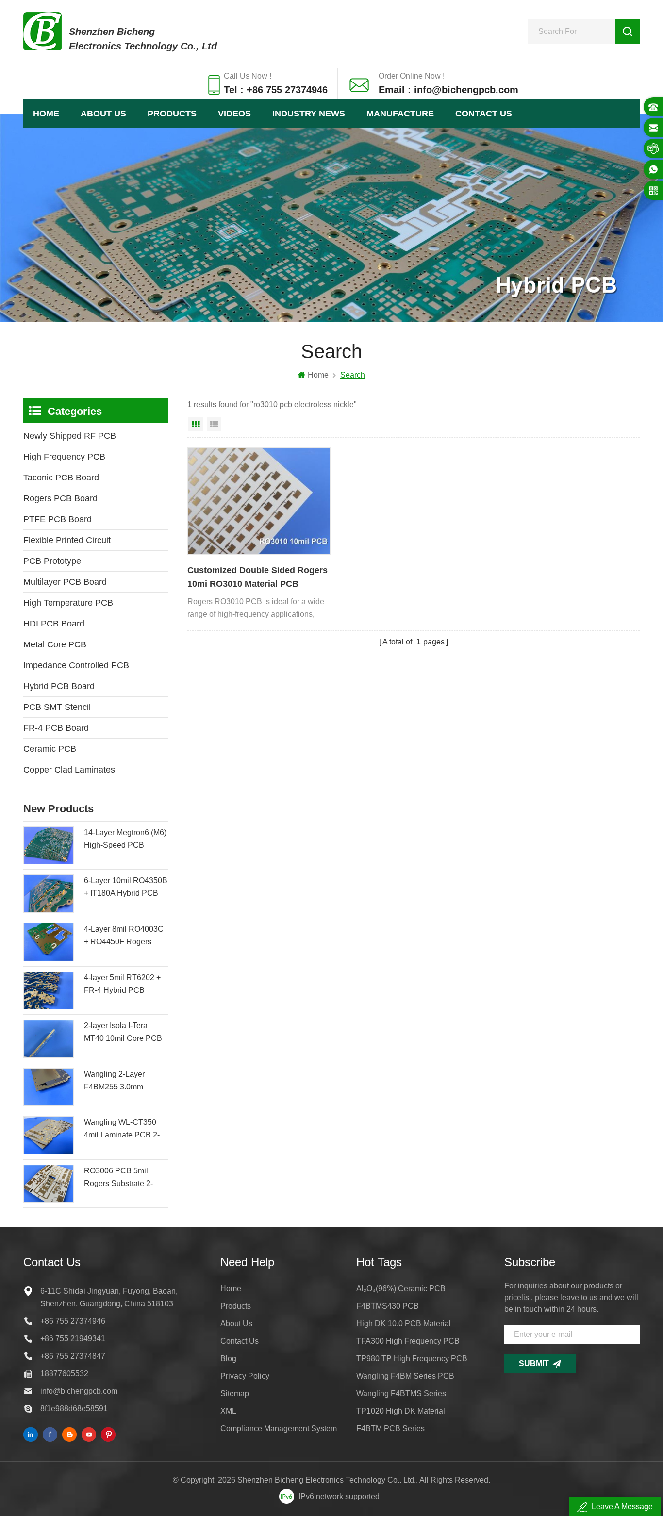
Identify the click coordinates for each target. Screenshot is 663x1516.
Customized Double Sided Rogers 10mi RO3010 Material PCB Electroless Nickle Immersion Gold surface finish (257, 578)
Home (46, 113)
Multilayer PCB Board (65, 582)
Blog (228, 1358)
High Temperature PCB (68, 603)
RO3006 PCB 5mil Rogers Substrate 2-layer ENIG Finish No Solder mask (120, 1178)
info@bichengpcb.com (78, 1391)
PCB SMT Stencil (57, 707)
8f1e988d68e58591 (74, 1408)
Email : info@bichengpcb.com (448, 89)
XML (228, 1411)
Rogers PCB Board (60, 498)
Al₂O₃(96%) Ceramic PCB (401, 1289)
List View (214, 424)
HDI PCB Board (53, 623)
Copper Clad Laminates (69, 769)
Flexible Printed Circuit (67, 540)
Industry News (308, 113)
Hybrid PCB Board (59, 686)
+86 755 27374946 (72, 1321)
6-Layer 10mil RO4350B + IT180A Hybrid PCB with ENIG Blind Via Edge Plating (125, 888)
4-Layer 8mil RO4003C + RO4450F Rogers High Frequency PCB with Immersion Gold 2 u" (124, 936)
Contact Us (483, 113)
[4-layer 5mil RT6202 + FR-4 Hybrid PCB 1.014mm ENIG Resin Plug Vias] (48, 990)
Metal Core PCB (54, 644)
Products (172, 113)
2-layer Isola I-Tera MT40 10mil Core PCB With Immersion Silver (123, 1033)
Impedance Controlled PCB (76, 665)
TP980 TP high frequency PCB (411, 1358)
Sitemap (234, 1393)
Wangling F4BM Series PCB (405, 1376)
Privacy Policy (244, 1376)
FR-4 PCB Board (56, 728)
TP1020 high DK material (400, 1411)
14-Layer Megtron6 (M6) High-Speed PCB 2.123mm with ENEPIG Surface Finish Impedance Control (125, 840)
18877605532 (64, 1373)
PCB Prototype (52, 561)
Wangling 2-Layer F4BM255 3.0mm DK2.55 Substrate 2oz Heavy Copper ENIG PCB (122, 1081)
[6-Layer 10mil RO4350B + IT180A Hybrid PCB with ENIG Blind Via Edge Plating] (48, 893)
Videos (234, 113)
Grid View (195, 424)
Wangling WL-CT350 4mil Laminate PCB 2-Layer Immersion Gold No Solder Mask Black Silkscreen (122, 1129)
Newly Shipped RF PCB (69, 436)
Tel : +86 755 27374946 (276, 89)
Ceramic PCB (49, 749)
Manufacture (400, 113)
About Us (103, 113)
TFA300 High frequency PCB (408, 1341)
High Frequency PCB (64, 456)
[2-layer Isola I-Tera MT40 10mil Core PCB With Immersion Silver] (48, 1038)
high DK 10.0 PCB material (403, 1323)
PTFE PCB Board (57, 519)
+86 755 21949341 (72, 1339)
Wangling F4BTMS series (401, 1393)
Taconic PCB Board (61, 477)
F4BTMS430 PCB (387, 1306)
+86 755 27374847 (72, 1356)
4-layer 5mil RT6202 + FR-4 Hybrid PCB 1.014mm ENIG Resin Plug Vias (122, 985)
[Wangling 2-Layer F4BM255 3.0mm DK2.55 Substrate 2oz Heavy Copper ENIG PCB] (48, 1087)
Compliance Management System (278, 1428)
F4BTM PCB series (390, 1428)
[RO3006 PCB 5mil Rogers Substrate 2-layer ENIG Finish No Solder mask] (48, 1184)
